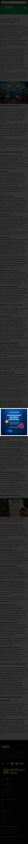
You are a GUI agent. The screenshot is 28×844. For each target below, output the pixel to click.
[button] (25, 410)
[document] (14, 422)
